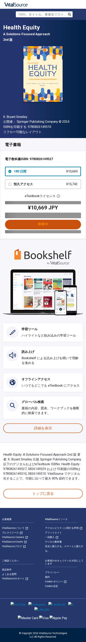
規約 (47, 577)
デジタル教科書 (53, 541)
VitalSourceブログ (12, 546)
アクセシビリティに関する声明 (62, 528)
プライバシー (52, 572)
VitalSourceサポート (13, 578)
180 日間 (46, 171)
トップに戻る (43, 493)
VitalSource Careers (13, 537)
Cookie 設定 (51, 586)
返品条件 (7, 569)
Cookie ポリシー (54, 581)
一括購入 (50, 537)
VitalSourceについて (13, 528)
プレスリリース (10, 532)
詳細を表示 (43, 428)
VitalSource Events (13, 541)
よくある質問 (9, 574)
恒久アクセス (46, 184)
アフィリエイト (53, 532)
